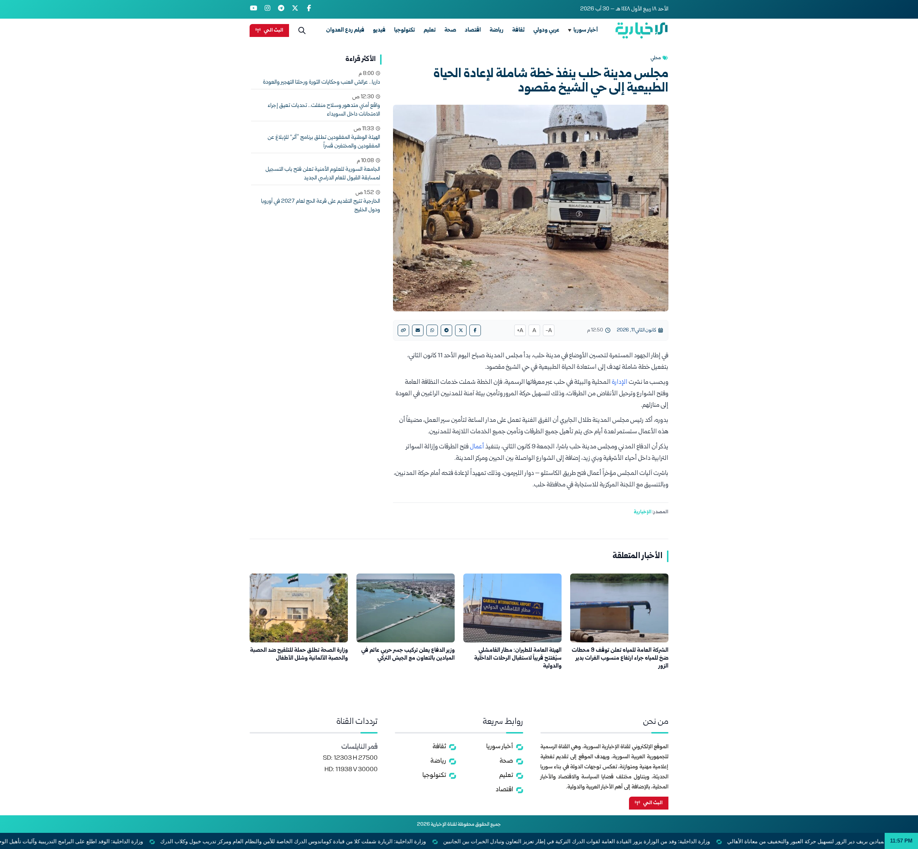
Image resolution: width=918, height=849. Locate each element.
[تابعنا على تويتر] (295, 9)
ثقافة (518, 30)
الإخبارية (643, 512)
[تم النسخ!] (403, 330)
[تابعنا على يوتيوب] (254, 9)
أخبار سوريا (585, 30)
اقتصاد (473, 30)
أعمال (477, 447)
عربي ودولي (546, 30)
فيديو (379, 30)
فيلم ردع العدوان (345, 30)
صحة (450, 30)
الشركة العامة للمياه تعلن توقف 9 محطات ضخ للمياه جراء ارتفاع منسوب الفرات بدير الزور (620, 658)
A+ (520, 331)
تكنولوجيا (404, 30)
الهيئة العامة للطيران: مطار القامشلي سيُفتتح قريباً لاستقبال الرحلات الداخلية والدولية (518, 658)
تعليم (429, 30)
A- (548, 331)
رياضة (496, 30)
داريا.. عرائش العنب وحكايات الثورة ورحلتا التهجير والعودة (321, 82)
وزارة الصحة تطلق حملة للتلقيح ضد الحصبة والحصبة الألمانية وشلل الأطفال (299, 654)
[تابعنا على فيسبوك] (309, 9)
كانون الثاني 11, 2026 (636, 330)
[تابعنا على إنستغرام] (268, 9)
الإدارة (620, 382)
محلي (655, 58)
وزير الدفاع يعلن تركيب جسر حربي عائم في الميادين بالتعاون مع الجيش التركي (408, 654)
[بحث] (302, 30)
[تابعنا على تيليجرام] (281, 9)
